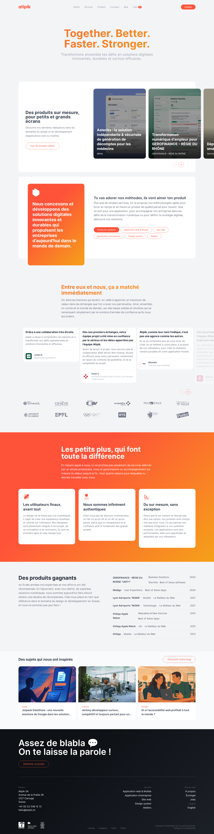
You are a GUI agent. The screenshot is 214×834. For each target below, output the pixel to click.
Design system (143, 803)
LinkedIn (91, 828)
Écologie (191, 795)
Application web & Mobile (137, 791)
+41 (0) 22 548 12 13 (29, 806)
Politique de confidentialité (185, 828)
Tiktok (113, 828)
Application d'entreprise (138, 795)
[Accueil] (26, 7)
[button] (174, 164)
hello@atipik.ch (26, 810)
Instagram (103, 828)
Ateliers (147, 807)
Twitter (123, 828)
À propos (190, 791)
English (192, 807)
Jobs (193, 799)
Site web (146, 799)
